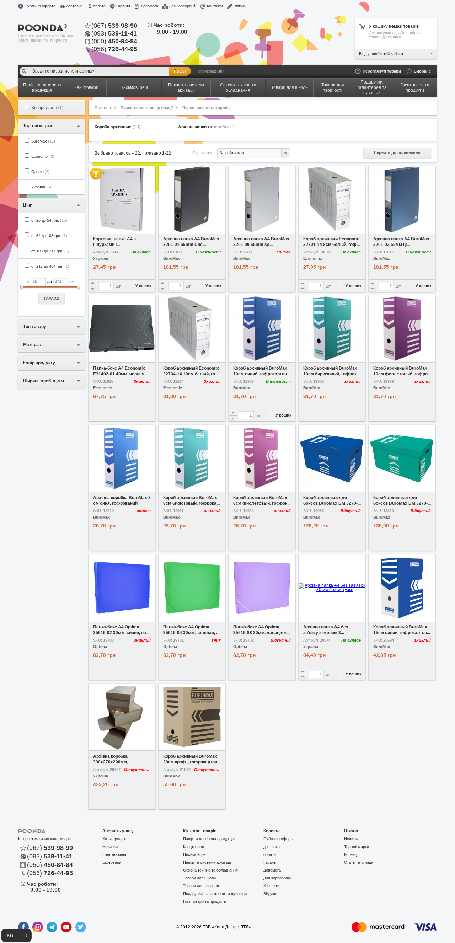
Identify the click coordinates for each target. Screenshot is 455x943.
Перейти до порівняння (397, 152)
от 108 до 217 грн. (50, 251)
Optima (40, 172)
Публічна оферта (40, 6)
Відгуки (240, 6)
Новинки (110, 847)
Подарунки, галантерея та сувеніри (215, 893)
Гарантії (123, 6)
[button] (16, 935)
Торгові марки (356, 847)
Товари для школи (199, 878)
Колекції (351, 854)
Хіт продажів (47, 107)
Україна (41, 187)
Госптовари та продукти (204, 901)
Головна (103, 108)
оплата (99, 6)
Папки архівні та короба (206, 108)
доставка (74, 6)
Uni (220, 71)
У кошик (143, 286)
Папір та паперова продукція (209, 839)
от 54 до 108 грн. (49, 236)
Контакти (215, 6)
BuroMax (43, 141)
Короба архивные (117, 126)
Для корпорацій (182, 6)
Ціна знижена (114, 854)
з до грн (51, 289)
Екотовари (111, 862)
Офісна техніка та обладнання (210, 870)
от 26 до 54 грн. (49, 220)
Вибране (422, 71)
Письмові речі (195, 854)
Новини (351, 839)
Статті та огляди (358, 862)
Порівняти (139, 228)
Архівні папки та (207, 126)
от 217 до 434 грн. (50, 266)
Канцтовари (193, 847)
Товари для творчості (202, 886)
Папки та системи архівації (147, 108)
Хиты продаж (114, 839)
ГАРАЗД (51, 298)
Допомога (149, 6)
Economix (42, 156)
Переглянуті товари (382, 71)
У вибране (105, 228)
